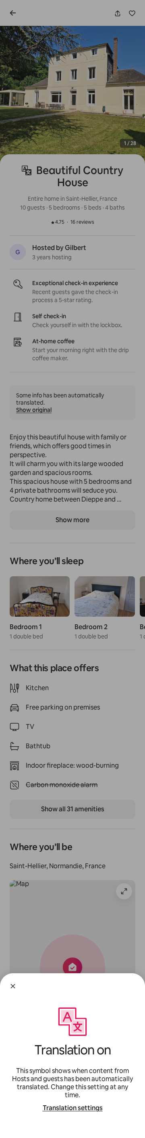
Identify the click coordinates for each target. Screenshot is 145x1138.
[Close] (13, 986)
